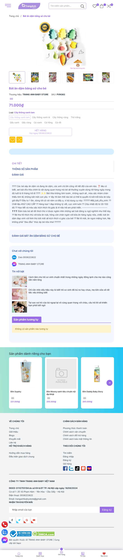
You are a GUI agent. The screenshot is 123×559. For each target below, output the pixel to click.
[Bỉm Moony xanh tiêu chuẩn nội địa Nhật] (61, 374)
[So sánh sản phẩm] (109, 6)
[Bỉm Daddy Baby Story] (97, 374)
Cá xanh (38, 122)
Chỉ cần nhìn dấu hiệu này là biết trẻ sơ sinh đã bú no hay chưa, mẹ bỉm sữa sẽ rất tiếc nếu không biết (69, 291)
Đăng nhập (68, 456)
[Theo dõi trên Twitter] (19, 520)
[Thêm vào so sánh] (19, 140)
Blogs (11, 435)
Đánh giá (18, 174)
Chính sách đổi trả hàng (74, 435)
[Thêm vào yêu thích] (12, 140)
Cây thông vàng (60, 117)
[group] (61, 45)
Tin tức (83, 556)
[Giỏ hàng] (102, 6)
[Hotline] (5, 524)
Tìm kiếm (67, 453)
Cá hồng (48, 122)
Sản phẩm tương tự (26, 319)
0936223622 (26, 495)
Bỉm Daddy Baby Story (92, 391)
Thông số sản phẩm (25, 168)
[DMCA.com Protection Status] (43, 533)
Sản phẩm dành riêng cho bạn (30, 353)
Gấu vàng (26, 122)
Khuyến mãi (14, 439)
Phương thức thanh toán (75, 428)
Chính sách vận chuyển (74, 431)
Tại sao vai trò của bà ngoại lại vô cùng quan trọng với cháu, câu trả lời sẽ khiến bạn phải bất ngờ (67, 304)
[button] (109, 383)
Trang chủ (14, 428)
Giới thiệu (13, 431)
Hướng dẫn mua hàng (19, 453)
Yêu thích (104, 556)
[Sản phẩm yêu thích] (94, 6)
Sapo (18, 543)
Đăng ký (67, 460)
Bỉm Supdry (15, 391)
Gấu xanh (14, 122)
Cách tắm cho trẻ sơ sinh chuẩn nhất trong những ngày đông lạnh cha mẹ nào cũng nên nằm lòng (69, 278)
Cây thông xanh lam (20, 117)
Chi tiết (17, 163)
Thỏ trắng (75, 117)
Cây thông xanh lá (41, 117)
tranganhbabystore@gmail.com (30, 499)
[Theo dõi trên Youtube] (34, 520)
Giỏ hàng (67, 463)
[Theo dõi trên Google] (27, 520)
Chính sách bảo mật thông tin (77, 439)
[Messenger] (5, 540)
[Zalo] (5, 532)
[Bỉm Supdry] (25, 374)
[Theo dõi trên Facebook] (12, 520)
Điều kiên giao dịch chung (21, 456)
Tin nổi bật (18, 271)
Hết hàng (40, 131)
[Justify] (82, 6)
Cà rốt (58, 122)
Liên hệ (12, 442)
